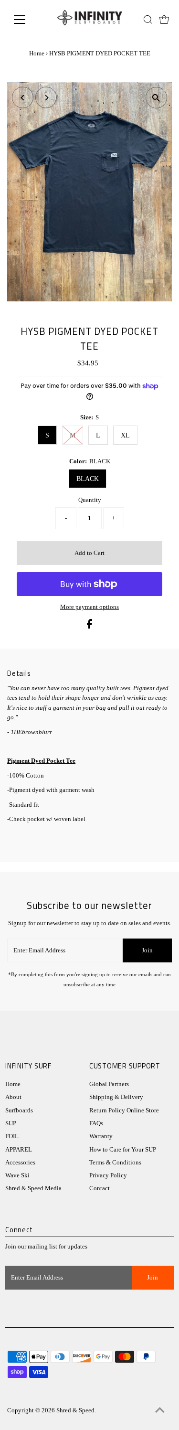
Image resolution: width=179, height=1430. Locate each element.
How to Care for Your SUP (122, 1149)
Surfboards (19, 1110)
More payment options (89, 607)
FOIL (12, 1136)
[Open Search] (148, 19)
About (13, 1097)
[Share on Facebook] (89, 626)
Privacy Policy (108, 1175)
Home (36, 53)
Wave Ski (17, 1175)
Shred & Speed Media (33, 1188)
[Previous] (22, 97)
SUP (10, 1123)
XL (125, 435)
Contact (99, 1188)
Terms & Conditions (115, 1162)
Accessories (20, 1162)
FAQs (96, 1123)
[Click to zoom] (156, 97)
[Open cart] (164, 19)
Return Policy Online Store (124, 1110)
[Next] (46, 97)
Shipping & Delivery (116, 1097)
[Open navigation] (27, 20)
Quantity (89, 500)
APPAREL (18, 1149)
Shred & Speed (75, 1410)
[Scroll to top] (159, 1410)
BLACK (87, 478)
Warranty (101, 1136)
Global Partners (109, 1084)
